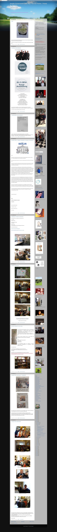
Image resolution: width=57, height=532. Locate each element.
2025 (37, 412)
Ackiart (36, 376)
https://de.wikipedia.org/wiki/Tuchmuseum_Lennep (17, 230)
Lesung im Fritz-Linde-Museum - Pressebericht (18, 375)
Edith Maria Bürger (37, 387)
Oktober (38, 424)
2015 (37, 446)
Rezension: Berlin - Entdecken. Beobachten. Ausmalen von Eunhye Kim (22, 140)
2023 (37, 414)
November (38, 423)
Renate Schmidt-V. (37, 397)
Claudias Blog (37, 384)
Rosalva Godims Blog (38, 398)
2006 (37, 455)
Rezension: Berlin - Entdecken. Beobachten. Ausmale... (40, 429)
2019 (37, 418)
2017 (37, 420)
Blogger (32, 526)
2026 (37, 411)
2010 (37, 451)
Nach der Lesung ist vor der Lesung (16, 326)
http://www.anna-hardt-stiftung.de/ (15, 228)
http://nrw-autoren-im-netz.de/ (39, 188)
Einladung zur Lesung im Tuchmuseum (17, 216)
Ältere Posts (32, 521)
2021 (37, 416)
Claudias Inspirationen (38, 385)
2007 (37, 454)
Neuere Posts (13, 521)
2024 (37, 413)
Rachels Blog (37, 396)
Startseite (22, 521)
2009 (37, 452)
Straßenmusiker (38, 34)
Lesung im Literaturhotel (15, 265)
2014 (37, 447)
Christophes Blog (37, 383)
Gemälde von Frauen (38, 388)
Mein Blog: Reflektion (38, 393)
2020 (37, 417)
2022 (37, 415)
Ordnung (36, 394)
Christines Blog (37, 382)
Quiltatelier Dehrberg (38, 395)
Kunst (12, 21)
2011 (37, 450)
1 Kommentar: (22, 519)
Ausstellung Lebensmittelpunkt (40, 426)
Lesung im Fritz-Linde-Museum (16, 421)
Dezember (38, 422)
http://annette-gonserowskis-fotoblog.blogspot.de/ (38, 38)
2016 (37, 421)
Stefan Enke (36, 399)
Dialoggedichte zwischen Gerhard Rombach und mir (39, 73)
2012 (37, 449)
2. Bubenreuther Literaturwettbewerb (17, 115)
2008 (37, 453)
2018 (37, 419)
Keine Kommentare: (22, 44)
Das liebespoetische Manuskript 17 (39, 386)
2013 (37, 448)
